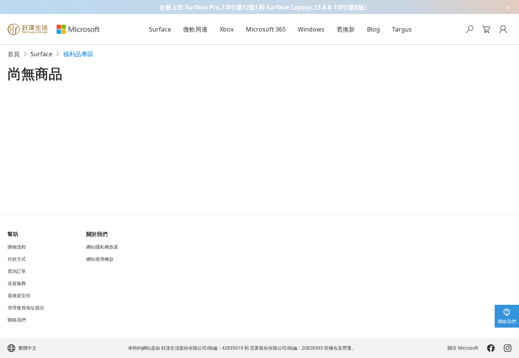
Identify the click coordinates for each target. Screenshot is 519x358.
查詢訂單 (17, 271)
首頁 (14, 54)
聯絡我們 (17, 320)
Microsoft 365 (266, 29)
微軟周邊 (195, 29)
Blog (373, 29)
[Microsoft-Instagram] (507, 348)
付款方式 (17, 259)
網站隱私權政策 (102, 247)
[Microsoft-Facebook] (491, 348)
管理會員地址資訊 (26, 308)
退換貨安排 (19, 296)
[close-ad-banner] (508, 7)
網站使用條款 (100, 259)
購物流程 (17, 247)
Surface (160, 29)
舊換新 (346, 29)
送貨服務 (17, 283)
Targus (402, 29)
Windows (311, 29)
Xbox (227, 29)
